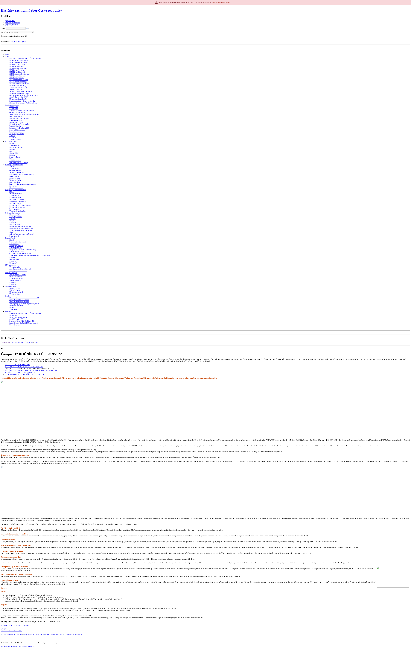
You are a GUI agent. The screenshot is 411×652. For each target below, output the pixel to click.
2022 (36, 342)
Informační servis (17, 342)
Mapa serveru (15, 41)
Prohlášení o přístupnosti (27, 646)
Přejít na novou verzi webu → (222, 2)
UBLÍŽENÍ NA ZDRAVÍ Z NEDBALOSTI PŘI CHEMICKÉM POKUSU (31, 370)
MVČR (3, 629)
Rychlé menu (5, 32)
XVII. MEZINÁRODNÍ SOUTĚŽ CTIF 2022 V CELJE (24, 374)
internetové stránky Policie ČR (11, 631)
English (23, 41)
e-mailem (12, 625)
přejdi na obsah (10, 21)
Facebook (26, 625)
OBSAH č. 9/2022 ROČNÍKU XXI (17, 365)
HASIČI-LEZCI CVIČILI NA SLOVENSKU (21, 372)
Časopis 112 (29, 342)
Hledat (3, 28)
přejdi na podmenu (11, 25)
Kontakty (14, 646)
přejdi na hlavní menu (12, 23)
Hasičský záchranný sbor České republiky (31, 10)
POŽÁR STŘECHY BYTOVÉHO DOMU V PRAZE (24, 367)
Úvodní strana (5, 342)
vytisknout (4, 625)
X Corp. (19, 625)
